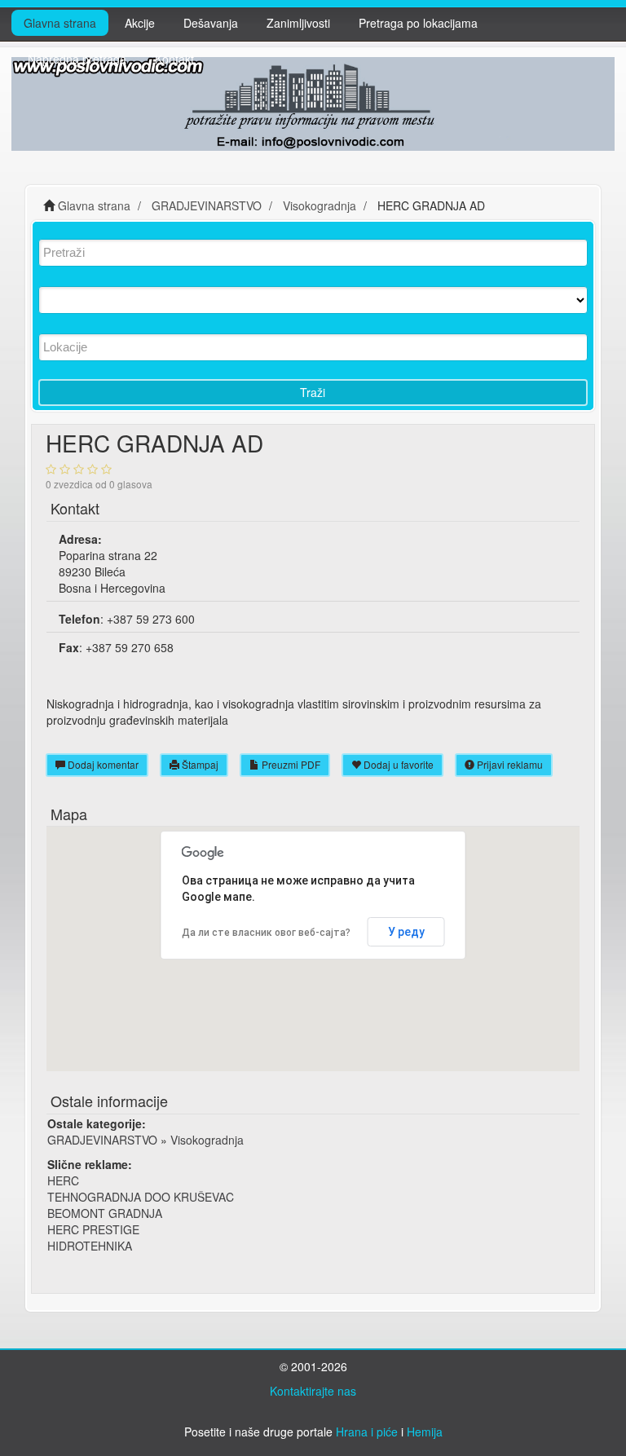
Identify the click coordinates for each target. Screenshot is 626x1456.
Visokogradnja (207, 1140)
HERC (63, 1180)
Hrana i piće (367, 1431)
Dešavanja (210, 23)
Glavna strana (60, 23)
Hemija (425, 1431)
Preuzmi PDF (289, 764)
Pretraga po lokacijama (418, 23)
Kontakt (174, 59)
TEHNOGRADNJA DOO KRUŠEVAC (140, 1197)
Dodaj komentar (102, 764)
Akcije (140, 23)
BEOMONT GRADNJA (104, 1213)
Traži (312, 392)
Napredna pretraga (77, 59)
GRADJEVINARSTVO (102, 1140)
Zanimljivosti (298, 23)
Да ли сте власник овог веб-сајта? (266, 932)
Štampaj (198, 764)
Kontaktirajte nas (313, 1391)
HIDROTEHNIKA (89, 1246)
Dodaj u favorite (397, 764)
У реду (406, 931)
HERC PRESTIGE (93, 1229)
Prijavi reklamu (508, 764)
